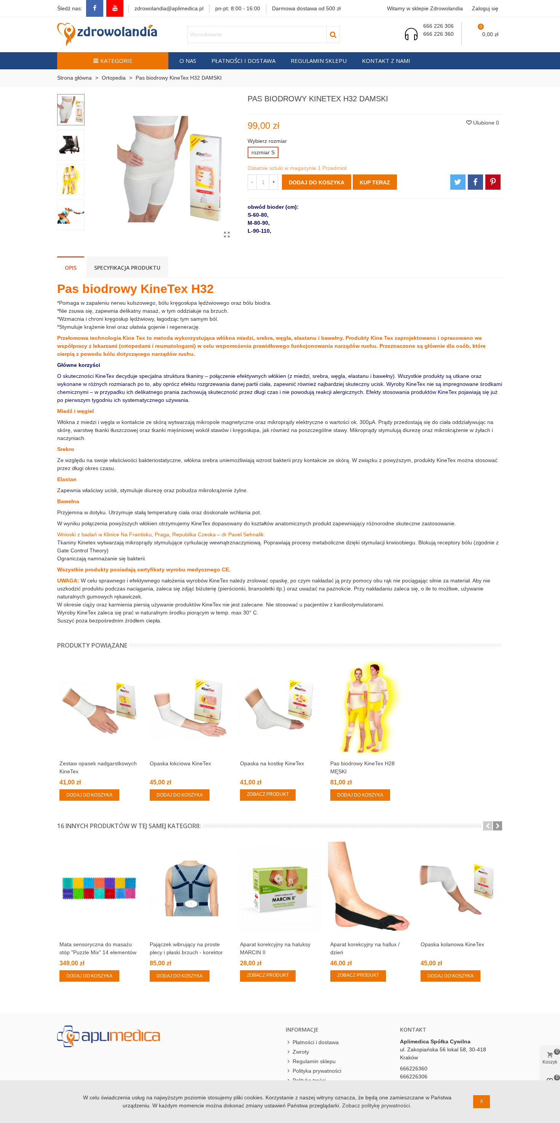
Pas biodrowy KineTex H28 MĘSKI (362, 767)
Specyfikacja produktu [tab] (127, 267)
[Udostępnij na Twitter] (458, 182)
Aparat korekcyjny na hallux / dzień (365, 948)
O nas (187, 60)
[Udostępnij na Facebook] (475, 182)
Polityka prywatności (317, 1071)
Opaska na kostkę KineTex (272, 763)
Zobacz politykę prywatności (376, 1105)
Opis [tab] (71, 267)
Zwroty (301, 1052)
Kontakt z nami (386, 60)
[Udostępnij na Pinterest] (493, 182)
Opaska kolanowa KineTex (452, 944)
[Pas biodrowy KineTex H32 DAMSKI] (226, 234)
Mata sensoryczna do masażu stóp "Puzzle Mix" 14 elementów (97, 948)
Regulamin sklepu (319, 60)
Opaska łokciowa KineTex (180, 763)
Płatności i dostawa (243, 60)
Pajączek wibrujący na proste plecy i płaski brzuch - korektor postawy (186, 952)
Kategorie (116, 60)
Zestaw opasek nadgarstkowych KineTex (98, 767)
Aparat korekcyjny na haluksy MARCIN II (275, 948)
